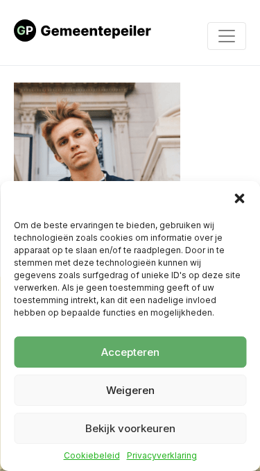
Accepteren (130, 352)
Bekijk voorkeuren (130, 428)
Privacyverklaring (162, 456)
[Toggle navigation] (226, 36)
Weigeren (130, 390)
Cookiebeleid (92, 456)
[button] (239, 198)
